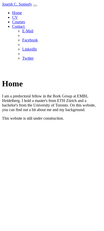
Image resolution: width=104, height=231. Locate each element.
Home (17, 13)
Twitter (28, 58)
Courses (18, 22)
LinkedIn (29, 49)
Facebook (30, 40)
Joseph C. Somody (17, 4)
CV (15, 17)
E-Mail (27, 31)
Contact (18, 26)
